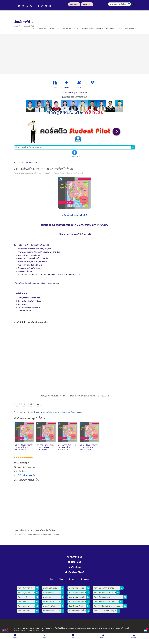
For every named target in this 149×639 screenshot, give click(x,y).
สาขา (58, 28)
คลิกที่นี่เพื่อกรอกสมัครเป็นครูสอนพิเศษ (32, 322)
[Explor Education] (55, 82)
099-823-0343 (93, 628)
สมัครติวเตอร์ (87, 4)
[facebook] (38, 5)
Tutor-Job (24, 163)
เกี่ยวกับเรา (42, 28)
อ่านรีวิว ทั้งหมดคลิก (25, 475)
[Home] (19, 5)
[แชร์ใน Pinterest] (31, 404)
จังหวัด (76, 28)
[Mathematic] (66, 82)
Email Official (105, 628)
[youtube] (23, 5)
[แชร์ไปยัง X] (24, 404)
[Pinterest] (46, 5)
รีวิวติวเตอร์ (75, 562)
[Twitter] (50, 5)
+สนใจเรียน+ (74, 4)
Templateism (70, 628)
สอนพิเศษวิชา (110, 28)
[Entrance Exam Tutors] (79, 82)
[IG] (42, 5)
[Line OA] (27, 5)
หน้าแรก (33, 28)
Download (85, 579)
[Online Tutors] (92, 82)
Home (16, 163)
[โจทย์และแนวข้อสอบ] (146, 631)
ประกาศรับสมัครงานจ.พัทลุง (64, 412)
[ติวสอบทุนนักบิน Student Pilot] (74, 143)
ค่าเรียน (119, 28)
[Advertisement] (74, 54)
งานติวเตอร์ (35, 412)
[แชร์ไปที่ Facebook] (17, 404)
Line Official (116, 628)
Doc (51, 579)
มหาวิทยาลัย (67, 28)
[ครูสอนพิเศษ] (74, 116)
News (71, 579)
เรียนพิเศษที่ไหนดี (76, 572)
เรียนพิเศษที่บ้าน (23, 21)
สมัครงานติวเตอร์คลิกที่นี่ (74, 215)
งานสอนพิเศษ (46, 412)
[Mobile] (31, 5)
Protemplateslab (81, 628)
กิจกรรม (51, 28)
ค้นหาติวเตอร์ (129, 28)
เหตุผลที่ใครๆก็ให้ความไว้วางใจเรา (92, 28)
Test (61, 579)
